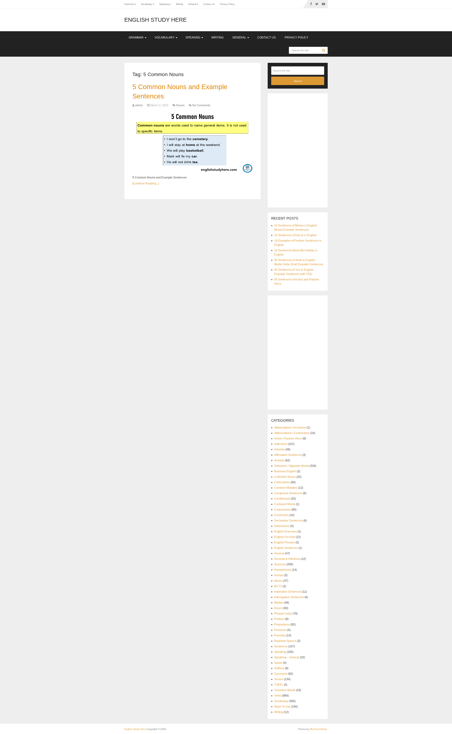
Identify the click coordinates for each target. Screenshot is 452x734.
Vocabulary (146, 4)
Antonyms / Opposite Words (291, 465)
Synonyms (280, 673)
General (192, 4)
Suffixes (279, 668)
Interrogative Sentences (289, 597)
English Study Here (155, 20)
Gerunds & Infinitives (287, 558)
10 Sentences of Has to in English (295, 235)
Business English (285, 471)
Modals (278, 602)
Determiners (282, 526)
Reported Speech (285, 640)
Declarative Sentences (288, 520)
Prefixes (279, 619)
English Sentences (286, 547)
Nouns (180, 105)
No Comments (201, 105)
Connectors (281, 515)
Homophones (282, 569)
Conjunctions (282, 509)
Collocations (282, 482)
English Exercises (285, 531)
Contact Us (209, 4)
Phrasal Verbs (283, 613)
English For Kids (284, 536)
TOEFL (278, 684)
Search (324, 50)
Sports (278, 662)
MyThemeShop (318, 729)
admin (139, 105)
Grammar (129, 4)
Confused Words (284, 504)
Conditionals (282, 498)
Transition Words (284, 690)
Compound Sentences (288, 493)
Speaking (164, 4)
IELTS (278, 586)
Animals (279, 460)
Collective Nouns (285, 476)
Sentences (281, 646)
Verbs (277, 695)
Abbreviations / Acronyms (290, 427)
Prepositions (282, 624)
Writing (179, 4)
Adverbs (279, 449)
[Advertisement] (297, 150)
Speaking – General (286, 657)
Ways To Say (282, 706)
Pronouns (280, 629)
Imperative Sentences (287, 591)
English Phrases (284, 542)
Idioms (278, 580)
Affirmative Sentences (288, 454)
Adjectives (280, 443)
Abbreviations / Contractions (292, 433)
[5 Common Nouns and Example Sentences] (192, 142)
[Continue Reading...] (145, 183)
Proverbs (280, 635)
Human (278, 575)
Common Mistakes (286, 487)
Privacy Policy (227, 4)
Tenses (278, 679)
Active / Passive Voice (288, 438)
